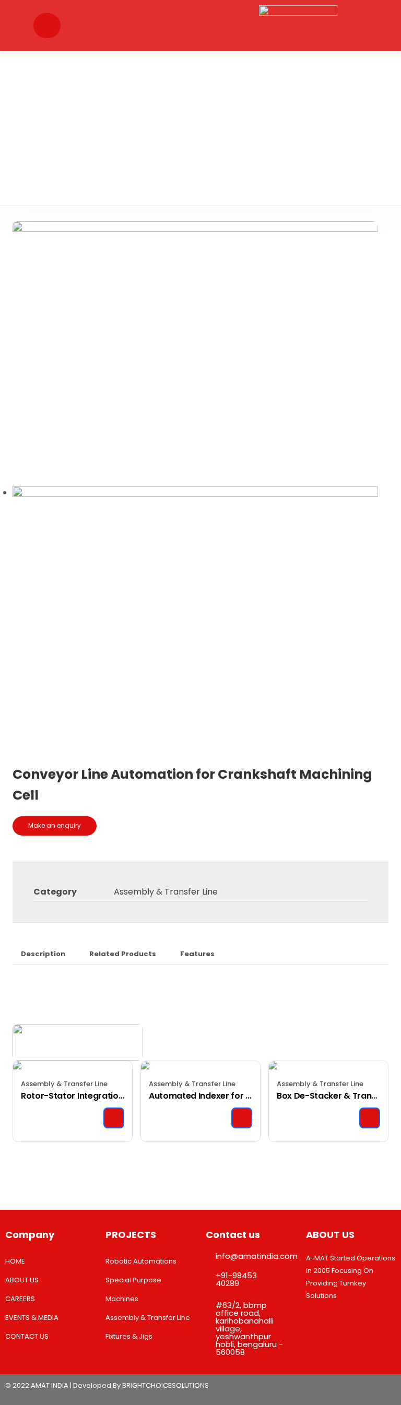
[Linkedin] (341, 1388)
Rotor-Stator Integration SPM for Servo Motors (72, 1096)
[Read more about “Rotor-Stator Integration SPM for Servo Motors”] (113, 1118)
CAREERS (20, 1299)
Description (43, 954)
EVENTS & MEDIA (31, 1318)
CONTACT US (27, 1336)
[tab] (43, 954)
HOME (15, 1261)
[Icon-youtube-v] (364, 1388)
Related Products (122, 954)
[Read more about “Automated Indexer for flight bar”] (241, 1118)
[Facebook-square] (387, 1388)
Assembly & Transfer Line (166, 892)
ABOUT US (22, 1280)
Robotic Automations (140, 1261)
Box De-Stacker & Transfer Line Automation (328, 1096)
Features (197, 954)
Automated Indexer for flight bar (200, 1096)
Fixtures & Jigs (128, 1336)
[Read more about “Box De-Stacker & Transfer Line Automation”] (369, 1118)
